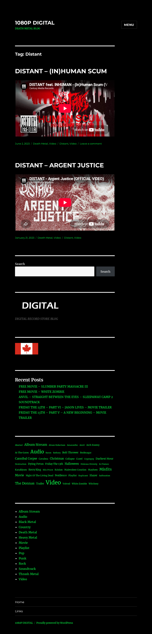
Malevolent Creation (75, 469)
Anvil (82, 445)
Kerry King (35, 469)
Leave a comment (91, 143)
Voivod (66, 483)
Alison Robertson (57, 445)
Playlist (72, 475)
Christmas (57, 458)
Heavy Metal (28, 537)
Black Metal (27, 522)
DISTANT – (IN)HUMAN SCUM (61, 71)
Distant (64, 143)
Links (19, 611)
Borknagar (85, 452)
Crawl (79, 458)
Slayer (93, 475)
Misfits (105, 469)
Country (25, 527)
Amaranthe (72, 445)
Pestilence (61, 475)
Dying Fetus (36, 464)
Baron (48, 453)
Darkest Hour (104, 458)
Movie (19, 475)
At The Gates (22, 452)
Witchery (93, 483)
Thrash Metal (29, 574)
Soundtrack (27, 569)
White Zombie (79, 483)
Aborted (19, 445)
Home (19, 602)
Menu (129, 25)
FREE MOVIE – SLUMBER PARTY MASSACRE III (53, 386)
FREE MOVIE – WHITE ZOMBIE (41, 392)
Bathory (57, 453)
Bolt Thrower (70, 452)
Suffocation (104, 475)
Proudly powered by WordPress (54, 623)
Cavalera (43, 458)
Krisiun (59, 469)
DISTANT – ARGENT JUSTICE (59, 165)
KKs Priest (48, 470)
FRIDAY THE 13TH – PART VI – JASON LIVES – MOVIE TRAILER (65, 407)
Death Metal (40, 143)
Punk (22, 558)
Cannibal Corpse (26, 458)
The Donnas (24, 483)
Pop (21, 553)
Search (20, 264)
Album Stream (35, 445)
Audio (37, 452)
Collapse (70, 458)
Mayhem (93, 469)
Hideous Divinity (89, 464)
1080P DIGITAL (34, 23)
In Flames (104, 464)
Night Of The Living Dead (39, 475)
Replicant (83, 475)
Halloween (72, 464)
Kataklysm (21, 469)
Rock (22, 563)
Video (52, 143)
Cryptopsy (89, 459)
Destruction (20, 464)
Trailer (40, 483)
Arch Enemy (93, 445)
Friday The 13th (54, 463)
